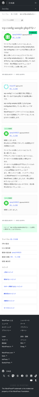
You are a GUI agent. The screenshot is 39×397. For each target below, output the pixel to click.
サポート (5, 340)
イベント (23, 340)
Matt (4, 356)
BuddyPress (7, 363)
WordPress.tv (7, 346)
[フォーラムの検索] (22, 20)
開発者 (4, 343)
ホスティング (6, 327)
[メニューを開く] (36, 3)
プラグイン (24, 327)
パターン (23, 330)
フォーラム (5, 8)
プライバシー (6, 330)
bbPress (6, 359)
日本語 (8, 371)
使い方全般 (14, 14)
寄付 (22, 343)
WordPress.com (8, 353)
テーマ (22, 324)
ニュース (5, 324)
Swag (23, 346)
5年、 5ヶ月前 (16, 37)
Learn (4, 336)
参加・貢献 (24, 336)
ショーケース (25, 320)
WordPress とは (7, 320)
